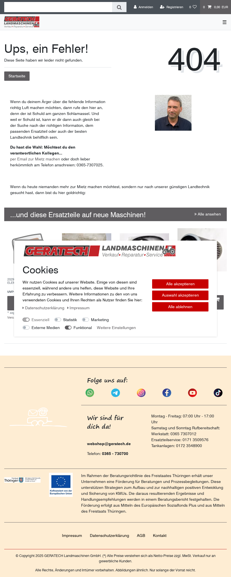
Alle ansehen (209, 214)
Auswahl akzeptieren (180, 295)
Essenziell (40, 319)
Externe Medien (46, 327)
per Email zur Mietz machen (35, 159)
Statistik (70, 319)
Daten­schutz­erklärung (109, 535)
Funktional (83, 327)
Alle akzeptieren (180, 283)
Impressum (72, 535)
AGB (141, 535)
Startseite (16, 76)
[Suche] (119, 7)
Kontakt (159, 535)
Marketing (100, 319)
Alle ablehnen (180, 306)
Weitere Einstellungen (116, 327)
